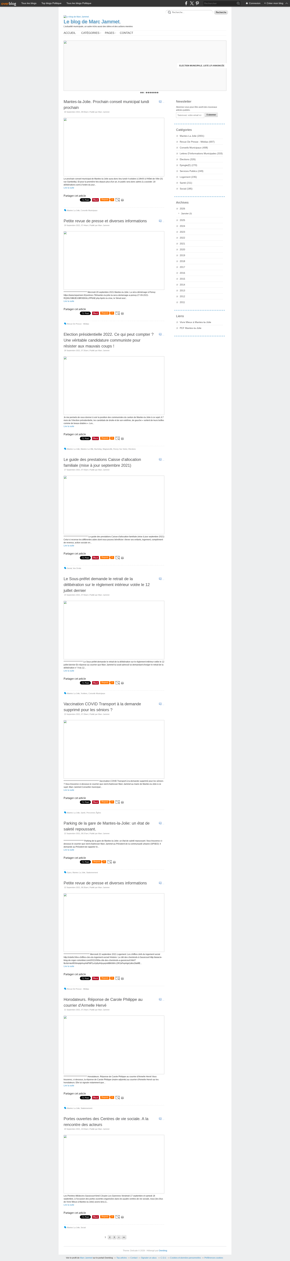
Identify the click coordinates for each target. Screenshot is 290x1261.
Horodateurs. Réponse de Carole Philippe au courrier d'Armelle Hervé (103, 1002)
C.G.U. (164, 1258)
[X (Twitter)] (192, 3)
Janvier (185, 213)
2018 (182, 261)
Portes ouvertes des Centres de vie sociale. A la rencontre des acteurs (106, 1121)
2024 (182, 226)
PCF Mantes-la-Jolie (190, 328)
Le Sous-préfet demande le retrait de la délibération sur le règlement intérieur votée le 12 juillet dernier (107, 584)
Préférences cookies (213, 1258)
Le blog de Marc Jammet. (92, 21)
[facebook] (186, 3)
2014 (182, 284)
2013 (182, 290)
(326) (188, 159)
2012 (182, 296)
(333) (201, 153)
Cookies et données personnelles (185, 1258)
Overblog (163, 1250)
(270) (188, 165)
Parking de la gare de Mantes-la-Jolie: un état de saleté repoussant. (107, 826)
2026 (182, 208)
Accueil (70, 33)
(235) (188, 177)
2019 (182, 255)
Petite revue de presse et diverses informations (105, 221)
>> (124, 1237)
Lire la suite (69, 188)
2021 (182, 243)
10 (157, 92)
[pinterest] (197, 3)
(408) (194, 147)
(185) (186, 188)
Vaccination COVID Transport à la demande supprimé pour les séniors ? (102, 707)
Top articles (121, 1258)
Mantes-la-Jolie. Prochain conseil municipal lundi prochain (106, 104)
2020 (182, 249)
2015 (182, 278)
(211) (186, 182)
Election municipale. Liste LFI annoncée (201, 65)
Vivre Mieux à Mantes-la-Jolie (195, 322)
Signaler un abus (149, 1258)
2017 (182, 267)
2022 (182, 237)
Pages (109, 33)
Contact (126, 33)
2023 (182, 232)
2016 (182, 273)
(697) (197, 141)
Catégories (90, 33)
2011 (182, 302)
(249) (191, 171)
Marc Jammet (86, 1258)
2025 (182, 220)
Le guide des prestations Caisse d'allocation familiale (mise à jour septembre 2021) (102, 462)
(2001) (192, 136)
